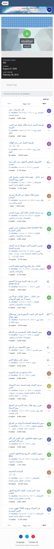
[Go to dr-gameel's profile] (49, 333)
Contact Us (33, 542)
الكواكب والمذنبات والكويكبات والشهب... (24, 234)
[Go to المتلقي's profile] (49, 406)
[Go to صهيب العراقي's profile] (49, 196)
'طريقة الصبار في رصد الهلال (21, 142)
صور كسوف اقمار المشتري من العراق (25, 331)
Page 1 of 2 (27, 104)
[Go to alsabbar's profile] (49, 297)
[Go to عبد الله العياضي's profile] (49, 229)
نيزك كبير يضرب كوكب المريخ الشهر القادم (24, 491)
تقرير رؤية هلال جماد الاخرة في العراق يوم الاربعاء (25, 406)
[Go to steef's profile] (49, 144)
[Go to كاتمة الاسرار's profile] (49, 162)
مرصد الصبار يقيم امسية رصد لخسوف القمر (25, 386)
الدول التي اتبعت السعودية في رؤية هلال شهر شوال (26, 315)
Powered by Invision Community (27, 545)
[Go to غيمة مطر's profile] (49, 247)
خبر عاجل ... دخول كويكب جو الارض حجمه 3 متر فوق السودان (24, 297)
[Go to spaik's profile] (49, 509)
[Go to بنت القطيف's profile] (49, 373)
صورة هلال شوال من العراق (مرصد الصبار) (24, 196)
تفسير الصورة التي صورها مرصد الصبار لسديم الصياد (25, 247)
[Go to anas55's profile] (49, 178)
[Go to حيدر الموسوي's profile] (49, 314)
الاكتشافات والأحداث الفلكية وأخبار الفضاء (25, 183)
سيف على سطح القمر (18, 359)
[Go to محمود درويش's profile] (49, 439)
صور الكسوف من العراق (19, 347)
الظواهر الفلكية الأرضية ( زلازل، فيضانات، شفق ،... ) (26, 427)
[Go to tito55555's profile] (49, 491)
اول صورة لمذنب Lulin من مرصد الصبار (26, 212)
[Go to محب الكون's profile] (49, 267)
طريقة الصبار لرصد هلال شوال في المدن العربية (26, 126)
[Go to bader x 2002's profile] (49, 214)
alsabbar (14, 112)
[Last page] (50, 103)
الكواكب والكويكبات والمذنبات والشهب (24, 216)
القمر (38, 286)
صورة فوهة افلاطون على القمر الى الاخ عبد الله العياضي (25, 439)
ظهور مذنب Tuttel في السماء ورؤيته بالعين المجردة (24, 509)
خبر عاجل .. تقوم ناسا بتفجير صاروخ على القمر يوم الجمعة (26, 178)
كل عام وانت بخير (16, 109)
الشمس (36, 167)
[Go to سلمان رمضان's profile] (49, 281)
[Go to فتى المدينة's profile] (49, 126)
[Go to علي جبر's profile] (49, 111)
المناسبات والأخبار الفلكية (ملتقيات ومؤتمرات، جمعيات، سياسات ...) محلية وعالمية (25, 393)
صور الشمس (37, 350)
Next (44, 103)
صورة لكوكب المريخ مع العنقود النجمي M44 (25, 454)
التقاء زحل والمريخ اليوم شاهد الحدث (24, 265)
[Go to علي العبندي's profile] (49, 386)
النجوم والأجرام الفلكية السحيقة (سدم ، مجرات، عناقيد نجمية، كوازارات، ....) (26, 253)
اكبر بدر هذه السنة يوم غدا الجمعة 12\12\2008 (23, 282)
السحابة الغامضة (16, 471)
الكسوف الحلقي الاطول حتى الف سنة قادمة (25, 163)
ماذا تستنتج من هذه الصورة (20, 372)
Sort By (46, 99)
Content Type (11, 85)
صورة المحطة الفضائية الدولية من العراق (26, 422)
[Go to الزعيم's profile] (49, 347)
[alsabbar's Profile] (27, 54)
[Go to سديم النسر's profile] (49, 472)
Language (20, 542)
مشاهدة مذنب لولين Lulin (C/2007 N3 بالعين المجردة (25, 229)
